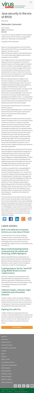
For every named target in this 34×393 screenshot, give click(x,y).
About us (4, 336)
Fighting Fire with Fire (11, 309)
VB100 (3, 353)
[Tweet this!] (4, 219)
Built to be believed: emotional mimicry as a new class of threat (15, 230)
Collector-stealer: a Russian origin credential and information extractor (16, 292)
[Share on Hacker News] (23, 219)
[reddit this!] (29, 219)
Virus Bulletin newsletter (8, 348)
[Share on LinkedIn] (17, 219)
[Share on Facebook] (11, 219)
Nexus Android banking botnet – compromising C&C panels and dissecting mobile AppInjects (15, 251)
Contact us (4, 339)
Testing (3, 351)
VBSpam (3, 356)
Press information (6, 345)
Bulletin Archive (17, 327)
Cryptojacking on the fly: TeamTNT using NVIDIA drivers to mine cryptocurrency (16, 270)
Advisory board (6, 342)
